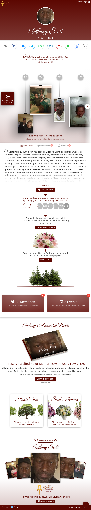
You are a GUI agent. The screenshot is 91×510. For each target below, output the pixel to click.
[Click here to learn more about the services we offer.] (45, 490)
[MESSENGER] (23, 46)
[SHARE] (76, 46)
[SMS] (67, 46)
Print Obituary (47, 189)
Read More (45, 185)
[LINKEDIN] (50, 46)
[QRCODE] (5, 46)
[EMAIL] (58, 46)
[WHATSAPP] (41, 46)
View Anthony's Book (45, 379)
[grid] (45, 108)
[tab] (27, 145)
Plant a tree (45, 260)
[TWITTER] (32, 46)
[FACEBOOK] (14, 46)
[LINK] (85, 46)
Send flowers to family (45, 227)
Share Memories (47, 501)
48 (43, 295)
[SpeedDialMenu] (86, 505)
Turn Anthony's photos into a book (45, 136)
